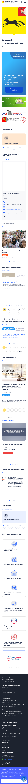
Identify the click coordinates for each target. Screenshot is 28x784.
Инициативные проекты (8, 731)
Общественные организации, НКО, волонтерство (11, 729)
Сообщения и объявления (9, 700)
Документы (5, 708)
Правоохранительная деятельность (8, 329)
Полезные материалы (8, 681)
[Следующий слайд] (25, 101)
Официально (5, 702)
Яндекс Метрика (5, 771)
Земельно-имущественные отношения (7, 275)
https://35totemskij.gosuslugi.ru (14, 209)
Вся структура (6, 159)
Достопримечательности (8, 692)
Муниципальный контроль (9, 715)
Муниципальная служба (8, 706)
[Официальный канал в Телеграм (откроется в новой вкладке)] (4, 763)
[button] (3, 147)
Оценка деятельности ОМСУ (9, 727)
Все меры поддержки (8, 420)
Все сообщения (6, 270)
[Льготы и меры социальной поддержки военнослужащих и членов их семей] (14, 431)
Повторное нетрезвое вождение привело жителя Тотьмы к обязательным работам (14, 336)
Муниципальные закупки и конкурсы (12, 713)
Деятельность (6, 695)
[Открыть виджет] (24, 779)
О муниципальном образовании (11, 685)
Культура (5, 255)
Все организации (7, 509)
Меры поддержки (6, 698)
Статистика (5, 709)
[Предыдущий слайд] (3, 101)
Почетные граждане (7, 689)
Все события (5, 360)
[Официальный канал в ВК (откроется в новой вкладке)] (8, 763)
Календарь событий (7, 677)
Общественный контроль (9, 725)
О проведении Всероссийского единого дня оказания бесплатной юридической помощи (13, 387)
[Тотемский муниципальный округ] (14, 21)
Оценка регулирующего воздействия (12, 711)
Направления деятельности (9, 696)
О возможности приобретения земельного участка (12, 281)
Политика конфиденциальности (8, 756)
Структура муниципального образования (13, 704)
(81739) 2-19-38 (5, 747)
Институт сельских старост (9, 722)
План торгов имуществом (9, 720)
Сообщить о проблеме (14, 89)
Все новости (5, 227)
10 (19, 313)
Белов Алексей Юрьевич (11, 193)
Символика (5, 687)
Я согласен (14, 781)
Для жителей (5, 676)
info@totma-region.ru (7, 752)
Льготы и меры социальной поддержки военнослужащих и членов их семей (14, 447)
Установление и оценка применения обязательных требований (12, 717)
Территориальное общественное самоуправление (11, 734)
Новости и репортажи (8, 679)
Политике (11, 776)
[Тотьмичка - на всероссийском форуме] (14, 238)
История (4, 690)
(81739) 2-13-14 (5, 742)
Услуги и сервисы (7, 683)
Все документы (6, 472)
